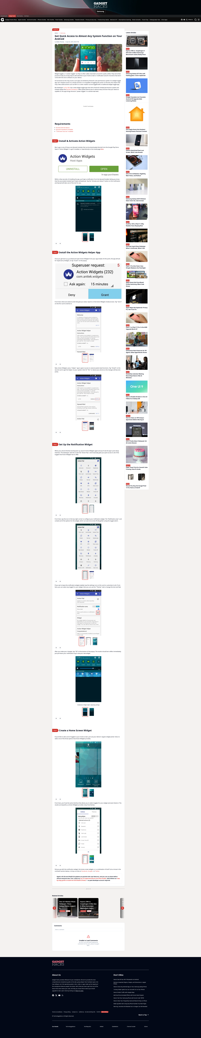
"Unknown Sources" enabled (64, 131)
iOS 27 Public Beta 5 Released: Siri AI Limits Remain (136, 442)
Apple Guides (22, 19)
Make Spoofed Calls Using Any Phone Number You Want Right (130, 1003)
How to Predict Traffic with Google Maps (124, 992)
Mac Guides (50, 19)
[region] (88, 164)
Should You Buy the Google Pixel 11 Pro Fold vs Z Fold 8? (136, 487)
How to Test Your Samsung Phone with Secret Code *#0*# (129, 998)
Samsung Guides (69, 19)
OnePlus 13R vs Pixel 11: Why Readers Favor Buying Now (135, 225)
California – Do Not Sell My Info (87, 1012)
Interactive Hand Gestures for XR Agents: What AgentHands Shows (136, 351)
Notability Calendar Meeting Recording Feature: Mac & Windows (135, 376)
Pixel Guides (59, 19)
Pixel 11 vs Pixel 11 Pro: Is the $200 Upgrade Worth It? (136, 328)
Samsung (100, 11)
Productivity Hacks (103, 19)
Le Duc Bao (66, 87)
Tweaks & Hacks (79, 19)
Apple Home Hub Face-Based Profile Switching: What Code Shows (135, 284)
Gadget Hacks (12, 16)
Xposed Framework (72, 89)
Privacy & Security (91, 19)
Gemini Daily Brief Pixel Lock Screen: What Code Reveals (135, 151)
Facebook (84, 871)
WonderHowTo (4, 16)
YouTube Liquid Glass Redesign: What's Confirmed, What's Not (136, 247)
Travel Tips (145, 19)
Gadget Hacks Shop (11, 19)
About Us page (79, 991)
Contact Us (75, 1012)
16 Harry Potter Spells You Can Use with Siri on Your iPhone (129, 989)
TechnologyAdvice (70, 1026)
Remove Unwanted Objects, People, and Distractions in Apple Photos (130, 983)
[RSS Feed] (62, 995)
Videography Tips (155, 19)
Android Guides (31, 19)
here (102, 149)
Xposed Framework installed (64, 129)
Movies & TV (113, 19)
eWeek (101, 1026)
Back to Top (143, 1015)
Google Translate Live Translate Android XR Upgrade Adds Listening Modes (136, 99)
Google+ (90, 871)
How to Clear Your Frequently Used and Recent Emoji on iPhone (130, 1001)
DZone (146, 1026)
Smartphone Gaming (125, 19)
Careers (102, 1012)
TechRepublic (87, 1026)
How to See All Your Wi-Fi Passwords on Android (126, 979)
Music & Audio (136, 19)
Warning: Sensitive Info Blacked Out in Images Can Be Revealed (130, 1006)
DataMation (115, 1026)
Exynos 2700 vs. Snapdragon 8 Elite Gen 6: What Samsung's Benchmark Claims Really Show (136, 52)
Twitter (97, 871)
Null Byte (26, 16)
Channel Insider (131, 1026)
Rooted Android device (62, 128)
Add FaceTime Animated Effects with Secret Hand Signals (129, 995)
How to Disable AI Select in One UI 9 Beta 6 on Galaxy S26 (136, 397)
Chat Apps (164, 19)
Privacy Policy (67, 1012)
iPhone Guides (42, 19)
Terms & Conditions (57, 1012)
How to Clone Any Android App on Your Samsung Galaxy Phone (130, 986)
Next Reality (20, 16)
